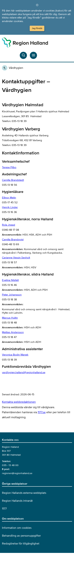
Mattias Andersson (13, 332)
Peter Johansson (12, 294)
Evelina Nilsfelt (10, 280)
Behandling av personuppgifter (21, 535)
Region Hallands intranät (17, 501)
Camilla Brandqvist (13, 239)
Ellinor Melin (9, 197)
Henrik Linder (10, 207)
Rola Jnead (8, 224)
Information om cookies (16, 528)
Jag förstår (37, 28)
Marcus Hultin (10, 317)
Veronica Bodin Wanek (15, 354)
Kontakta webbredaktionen (19, 402)
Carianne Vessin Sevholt (16, 257)
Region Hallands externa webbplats (24, 493)
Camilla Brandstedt (13, 180)
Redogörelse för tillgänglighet (20, 543)
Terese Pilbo (9, 167)
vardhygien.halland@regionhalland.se (23, 372)
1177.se (42, 412)
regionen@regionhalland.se (17, 473)
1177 (4, 508)
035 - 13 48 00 (10, 465)
